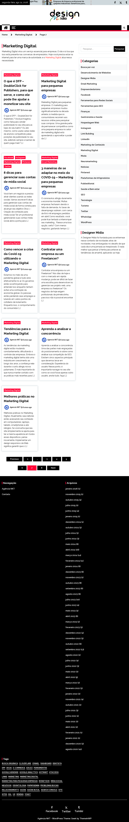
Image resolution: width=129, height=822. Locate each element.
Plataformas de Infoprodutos (95, 178)
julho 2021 (70, 710)
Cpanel (35, 763)
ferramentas (40, 768)
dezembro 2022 (73, 633)
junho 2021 (71, 716)
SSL (10, 794)
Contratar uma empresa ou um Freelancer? (52, 254)
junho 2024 (71, 538)
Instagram (20, 157)
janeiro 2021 (71, 738)
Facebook (8, 157)
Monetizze (44, 781)
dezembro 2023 (73, 572)
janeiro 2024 (72, 566)
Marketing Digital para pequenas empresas (53, 85)
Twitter (7, 166)
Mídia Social (57, 781)
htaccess (54, 772)
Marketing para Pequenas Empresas (20, 781)
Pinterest (26, 162)
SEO (83, 194)
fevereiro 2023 (73, 627)
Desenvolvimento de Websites (96, 73)
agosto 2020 (72, 749)
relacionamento (10, 790)
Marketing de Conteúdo (93, 145)
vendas (20, 794)
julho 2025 (70, 505)
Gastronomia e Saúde (91, 117)
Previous (14, 459)
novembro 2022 (73, 638)
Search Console (49, 790)
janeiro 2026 (72, 489)
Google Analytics (29, 772)
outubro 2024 (72, 527)
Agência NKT (8, 489)
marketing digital (29, 777)
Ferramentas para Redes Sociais (97, 100)
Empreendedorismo (90, 89)
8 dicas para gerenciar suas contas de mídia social (20, 177)
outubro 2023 (72, 583)
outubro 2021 (72, 705)
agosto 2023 (72, 594)
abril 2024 (70, 550)
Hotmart (43, 772)
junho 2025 (71, 511)
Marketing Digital (53, 57)
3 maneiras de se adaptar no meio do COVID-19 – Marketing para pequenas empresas (57, 177)
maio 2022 (70, 671)
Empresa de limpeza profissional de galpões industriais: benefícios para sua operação (54, 2)
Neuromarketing (89, 161)
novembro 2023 (73, 577)
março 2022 (71, 683)
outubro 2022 (72, 644)
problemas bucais (49, 785)
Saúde (23, 790)
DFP (3, 768)
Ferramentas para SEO (92, 106)
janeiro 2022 (71, 694)
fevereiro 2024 (73, 561)
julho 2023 (71, 599)
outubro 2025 (72, 500)
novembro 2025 (73, 494)
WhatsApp (86, 217)
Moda (83, 156)
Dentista (57, 763)
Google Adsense (10, 772)
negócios (6, 785)
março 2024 (71, 555)
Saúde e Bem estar (90, 189)
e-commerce (19, 768)
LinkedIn (85, 139)
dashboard (46, 763)
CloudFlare (25, 763)
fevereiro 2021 (73, 732)
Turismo (85, 206)
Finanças (85, 111)
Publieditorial (87, 183)
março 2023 (71, 622)
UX (14, 794)
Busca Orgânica (10, 763)
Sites (4, 794)
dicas (9, 768)
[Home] (6, 27)
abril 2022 (70, 677)
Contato (6, 494)
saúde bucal (33, 790)
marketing (13, 777)
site (60, 790)
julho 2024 (71, 533)
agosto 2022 (72, 655)
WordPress (86, 222)
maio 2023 (70, 611)
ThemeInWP (86, 818)
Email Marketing (49, 162)
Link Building (87, 134)
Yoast (28, 794)
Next (53, 468)
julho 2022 (71, 660)
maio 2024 (71, 544)
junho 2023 (71, 605)
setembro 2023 (73, 588)
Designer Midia (88, 78)
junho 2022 (71, 666)
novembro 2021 (73, 699)
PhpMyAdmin (33, 785)
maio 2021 (70, 721)
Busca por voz (88, 67)
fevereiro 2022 (73, 688)
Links (4, 777)
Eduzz (29, 768)
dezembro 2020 (73, 744)
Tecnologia (86, 200)
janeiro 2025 (71, 516)
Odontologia (19, 785)
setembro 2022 (73, 649)
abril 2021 (70, 727)
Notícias (85, 167)
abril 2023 (70, 616)
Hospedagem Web (90, 122)
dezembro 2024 (73, 522)
